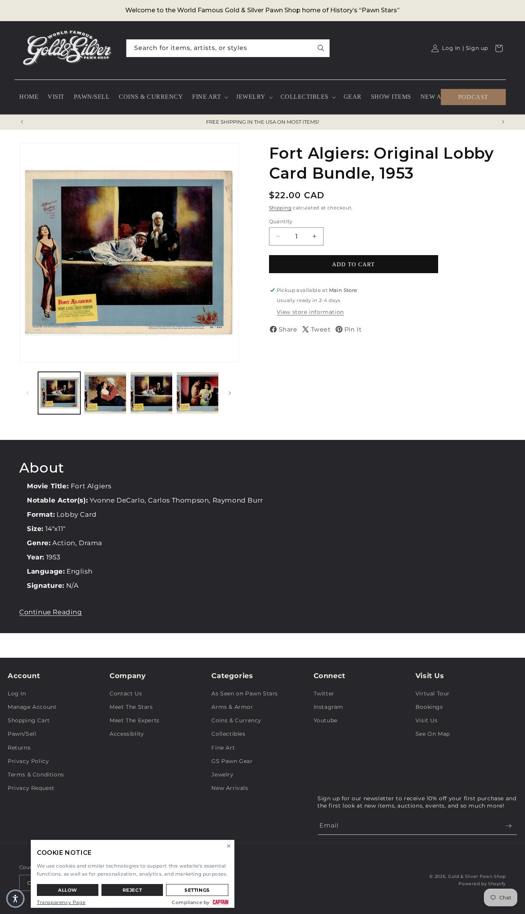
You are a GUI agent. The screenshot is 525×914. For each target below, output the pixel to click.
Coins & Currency (236, 720)
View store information (310, 312)
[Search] (320, 48)
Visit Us (426, 720)
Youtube (325, 720)
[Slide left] (27, 393)
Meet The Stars (131, 706)
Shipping (280, 208)
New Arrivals (229, 788)
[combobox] (227, 48)
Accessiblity (127, 733)
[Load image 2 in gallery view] (105, 393)
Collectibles (228, 733)
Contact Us (126, 693)
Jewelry (222, 774)
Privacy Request (31, 788)
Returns (19, 747)
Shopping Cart (29, 720)
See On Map (432, 733)
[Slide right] (229, 393)
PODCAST (473, 96)
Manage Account (32, 706)
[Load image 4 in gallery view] (197, 393)
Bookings (429, 706)
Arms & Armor (232, 706)
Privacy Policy (28, 761)
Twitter (324, 693)
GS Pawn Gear (232, 761)
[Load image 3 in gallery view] (151, 393)
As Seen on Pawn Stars (244, 693)
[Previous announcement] (21, 121)
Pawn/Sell (22, 733)
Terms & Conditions (36, 774)
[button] (209, 97)
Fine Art (223, 747)
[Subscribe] (508, 826)
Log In (17, 693)
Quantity (280, 221)
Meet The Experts (134, 720)
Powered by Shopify (482, 883)
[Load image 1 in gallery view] (59, 393)
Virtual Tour (432, 693)
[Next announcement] (503, 121)
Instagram (328, 706)
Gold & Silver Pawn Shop (477, 876)
